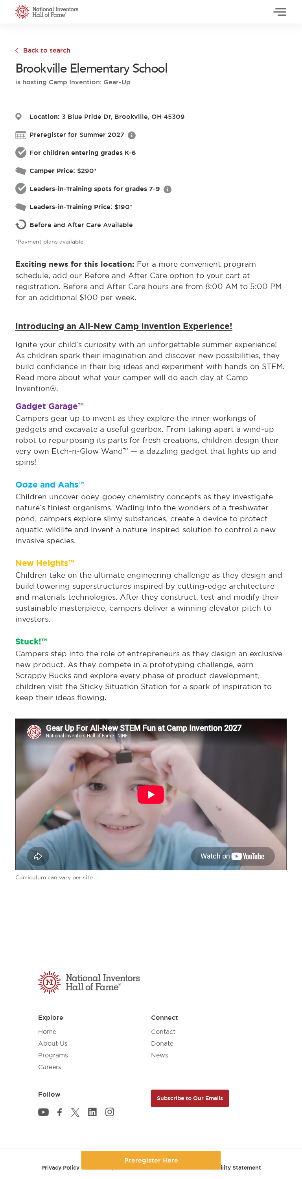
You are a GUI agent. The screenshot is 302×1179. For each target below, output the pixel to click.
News (159, 1055)
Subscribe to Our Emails (190, 1098)
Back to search (46, 50)
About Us (53, 1043)
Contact (163, 1031)
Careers (49, 1066)
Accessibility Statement (228, 1167)
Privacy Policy (60, 1167)
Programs (53, 1055)
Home (47, 1031)
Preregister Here (151, 1160)
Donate (162, 1043)
